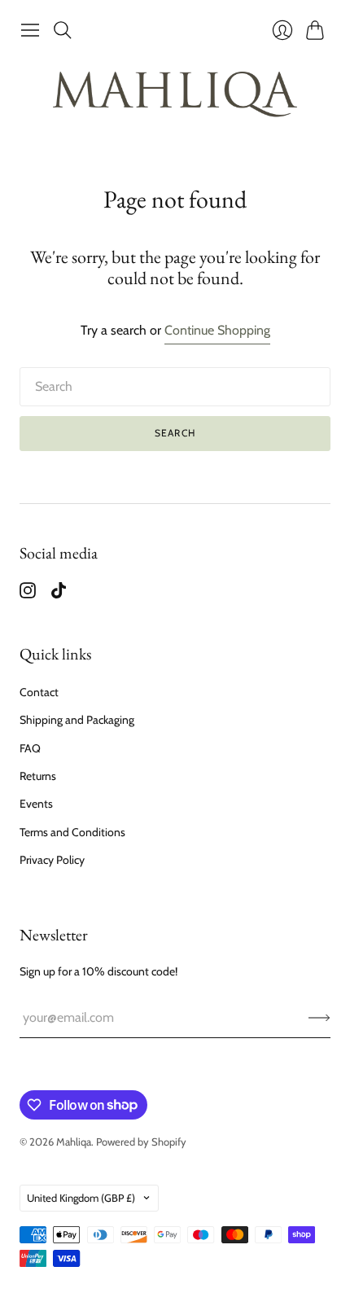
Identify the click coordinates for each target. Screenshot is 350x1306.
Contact (39, 692)
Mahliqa (73, 1141)
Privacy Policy (52, 859)
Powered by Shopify (141, 1141)
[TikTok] (58, 594)
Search (175, 433)
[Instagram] (28, 594)
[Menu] (30, 30)
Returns (38, 776)
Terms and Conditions (72, 832)
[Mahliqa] (175, 96)
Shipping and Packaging (77, 719)
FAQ (30, 748)
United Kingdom (81, 1197)
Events (36, 803)
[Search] (62, 30)
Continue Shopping (217, 330)
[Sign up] (319, 1017)
